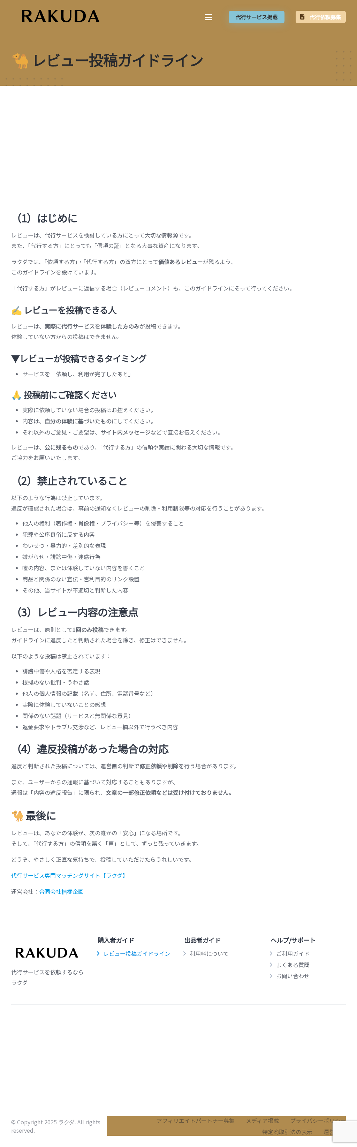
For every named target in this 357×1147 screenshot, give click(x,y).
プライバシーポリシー (318, 1120)
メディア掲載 (262, 1120)
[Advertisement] (178, 140)
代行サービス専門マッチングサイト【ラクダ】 (69, 875)
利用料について (209, 953)
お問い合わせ (293, 976)
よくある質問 (293, 964)
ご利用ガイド (293, 953)
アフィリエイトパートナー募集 (196, 1120)
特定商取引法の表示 (287, 1131)
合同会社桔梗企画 (61, 891)
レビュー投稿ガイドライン (136, 953)
